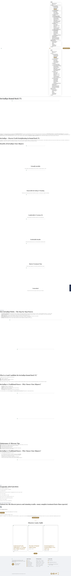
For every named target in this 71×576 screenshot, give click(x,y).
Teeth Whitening (56, 58)
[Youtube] (58, 574)
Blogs (53, 43)
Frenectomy (55, 73)
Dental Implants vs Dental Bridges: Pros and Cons (49, 547)
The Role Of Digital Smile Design (34, 546)
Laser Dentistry (56, 14)
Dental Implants (56, 33)
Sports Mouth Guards (57, 21)
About (51, 2)
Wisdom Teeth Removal (57, 29)
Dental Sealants (56, 18)
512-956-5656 (17, 564)
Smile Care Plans (53, 88)
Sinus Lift (55, 26)
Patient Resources (53, 40)
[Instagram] (54, 574)
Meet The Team (54, 3)
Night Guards (55, 68)
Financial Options (54, 41)
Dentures (55, 34)
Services (52, 53)
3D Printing (55, 11)
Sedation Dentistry (55, 35)
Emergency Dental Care (55, 37)
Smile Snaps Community (55, 87)
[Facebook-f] (52, 574)
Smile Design (55, 8)
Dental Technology (55, 59)
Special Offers (54, 93)
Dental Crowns (56, 31)
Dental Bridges (56, 30)
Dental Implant (54, 36)
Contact (52, 46)
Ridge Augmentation (57, 25)
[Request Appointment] (13, 564)
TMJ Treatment (56, 22)
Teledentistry (54, 94)
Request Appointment (70, 288)
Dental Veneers (56, 7)
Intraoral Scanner (56, 13)
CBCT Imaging (56, 12)
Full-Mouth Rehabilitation (57, 83)
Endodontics (54, 63)
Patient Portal (54, 42)
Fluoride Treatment (56, 19)
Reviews (53, 44)
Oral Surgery (54, 23)
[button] (55, 48)
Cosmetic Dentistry (55, 54)
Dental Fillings (56, 32)
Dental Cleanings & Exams (57, 17)
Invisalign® (55, 9)
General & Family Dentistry (56, 16)
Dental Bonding (56, 6)
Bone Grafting (56, 24)
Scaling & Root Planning (57, 20)
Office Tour (54, 4)
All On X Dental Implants (55, 38)
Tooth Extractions (56, 28)
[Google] (56, 574)
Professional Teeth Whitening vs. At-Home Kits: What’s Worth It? (20, 547)
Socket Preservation (57, 27)
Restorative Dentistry (55, 78)
